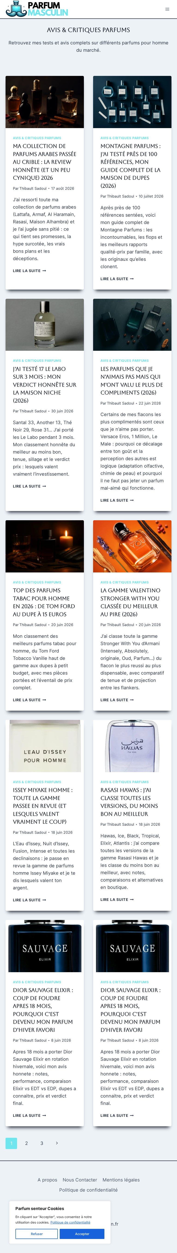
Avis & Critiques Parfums (37, 138)
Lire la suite (29, 270)
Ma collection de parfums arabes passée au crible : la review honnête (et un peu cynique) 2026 (44, 162)
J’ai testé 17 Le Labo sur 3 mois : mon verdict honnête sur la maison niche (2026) (44, 385)
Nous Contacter (80, 1180)
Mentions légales (121, 1180)
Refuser (37, 1234)
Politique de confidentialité (70, 1222)
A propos (47, 1180)
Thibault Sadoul (33, 188)
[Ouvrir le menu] (167, 9)
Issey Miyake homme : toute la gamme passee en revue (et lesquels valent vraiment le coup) (43, 806)
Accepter (82, 1234)
